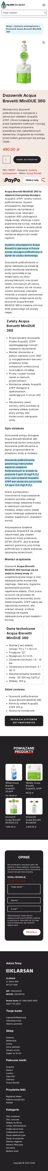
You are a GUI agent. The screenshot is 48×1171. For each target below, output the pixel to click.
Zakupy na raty (13, 1050)
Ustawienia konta (13, 1020)
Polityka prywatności (15, 1099)
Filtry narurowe (12, 1119)
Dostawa (10, 1037)
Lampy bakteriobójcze (16, 1126)
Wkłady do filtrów (14, 1123)
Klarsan (9, 1070)
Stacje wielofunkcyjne (15, 1135)
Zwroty (9, 1044)
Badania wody (12, 1151)
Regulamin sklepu (14, 1096)
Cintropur (10, 1079)
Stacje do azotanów (15, 1138)
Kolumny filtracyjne (14, 1144)
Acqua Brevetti (34, 173)
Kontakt (9, 1102)
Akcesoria (10, 1148)
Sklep (9, 26)
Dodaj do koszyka (27, 160)
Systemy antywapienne (26, 26)
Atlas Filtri (10, 1076)
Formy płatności (13, 1047)
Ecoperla (10, 1067)
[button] (43, 42)
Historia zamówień (14, 1024)
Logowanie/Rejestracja (16, 1017)
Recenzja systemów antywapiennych (24, 721)
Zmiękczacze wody (14, 1129)
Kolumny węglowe (14, 1141)
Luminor (9, 1073)
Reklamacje (11, 1040)
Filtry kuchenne (13, 1116)
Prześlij (31, 932)
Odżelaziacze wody (15, 1132)
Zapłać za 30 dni (13, 1053)
